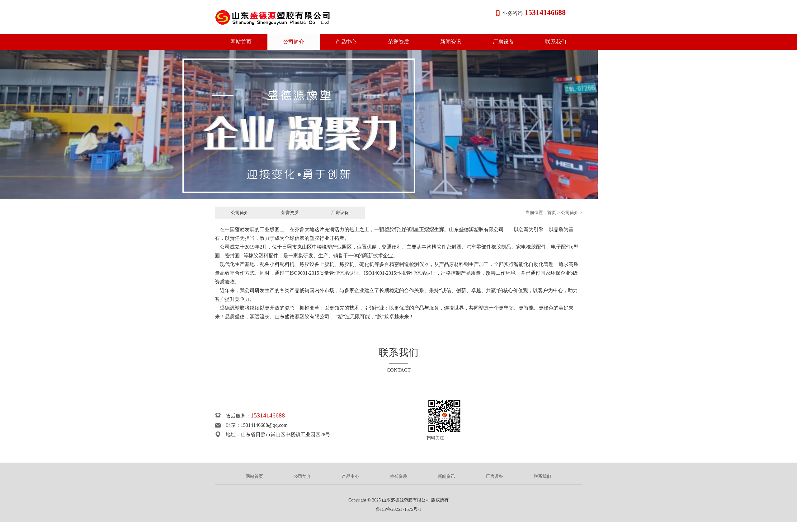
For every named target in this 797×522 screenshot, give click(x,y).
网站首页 (241, 42)
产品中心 (345, 42)
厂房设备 (503, 42)
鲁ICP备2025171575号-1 (398, 509)
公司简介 (293, 42)
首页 (551, 212)
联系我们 (555, 42)
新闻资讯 (450, 42)
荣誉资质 (398, 42)
